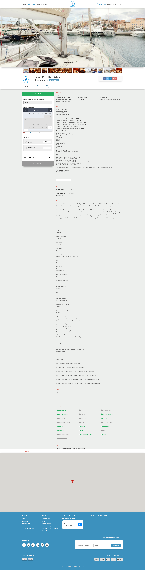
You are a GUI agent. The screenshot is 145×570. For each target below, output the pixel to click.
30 (50, 127)
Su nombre (80, 543)
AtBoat (72, 4)
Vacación (38, 93)
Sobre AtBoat (26, 523)
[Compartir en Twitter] (107, 78)
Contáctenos (46, 518)
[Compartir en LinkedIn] (110, 78)
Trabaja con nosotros (28, 528)
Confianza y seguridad (48, 526)
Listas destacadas (47, 531)
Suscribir (116, 545)
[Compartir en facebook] (104, 78)
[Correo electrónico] (113, 78)
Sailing (26, 86)
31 (25, 130)
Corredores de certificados (50, 528)
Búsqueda (25, 521)
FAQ (43, 521)
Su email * (96, 543)
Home (24, 518)
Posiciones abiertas (27, 526)
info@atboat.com (70, 518)
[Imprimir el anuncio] (116, 78)
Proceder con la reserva (38, 163)
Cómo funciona (46, 523)
